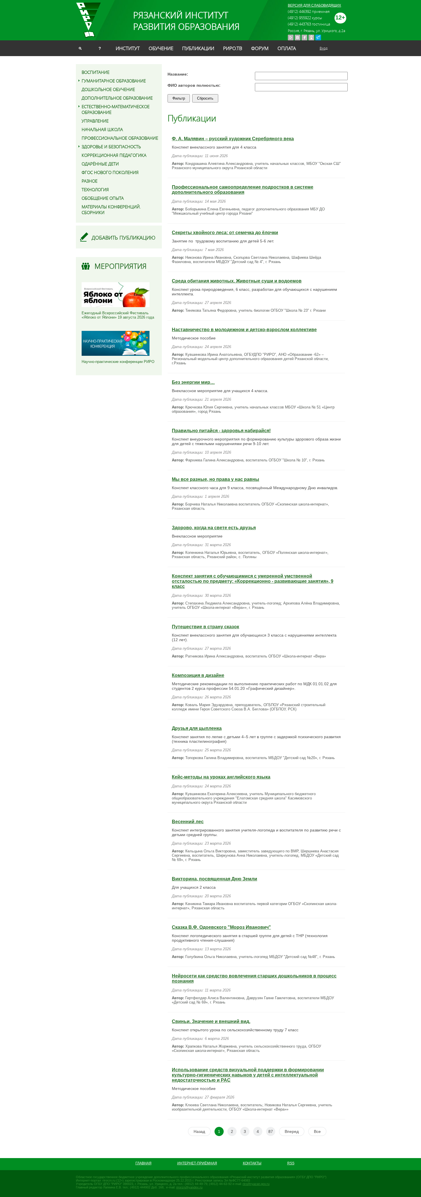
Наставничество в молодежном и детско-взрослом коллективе (244, 329)
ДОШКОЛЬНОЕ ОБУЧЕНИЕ (108, 89)
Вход (324, 48)
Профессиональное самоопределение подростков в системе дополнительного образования (242, 190)
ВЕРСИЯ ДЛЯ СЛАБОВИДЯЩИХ (314, 5)
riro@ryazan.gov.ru (256, 1184)
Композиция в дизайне (198, 675)
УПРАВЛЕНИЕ (95, 121)
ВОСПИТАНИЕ (95, 72)
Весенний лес (188, 821)
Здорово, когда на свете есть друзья (214, 527)
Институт (128, 48)
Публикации (198, 48)
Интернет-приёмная (197, 1163)
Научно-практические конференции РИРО (118, 362)
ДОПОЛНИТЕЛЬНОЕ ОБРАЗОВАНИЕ (117, 98)
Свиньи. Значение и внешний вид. (211, 1021)
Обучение (161, 48)
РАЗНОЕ (89, 181)
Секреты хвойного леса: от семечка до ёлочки (225, 232)
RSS (290, 1163)
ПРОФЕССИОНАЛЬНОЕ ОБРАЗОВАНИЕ (120, 138)
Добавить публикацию (124, 237)
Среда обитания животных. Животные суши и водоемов (237, 280)
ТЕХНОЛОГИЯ (95, 189)
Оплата (287, 48)
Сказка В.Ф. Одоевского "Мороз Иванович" (221, 927)
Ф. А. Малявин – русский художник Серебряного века (233, 138)
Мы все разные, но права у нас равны (215, 479)
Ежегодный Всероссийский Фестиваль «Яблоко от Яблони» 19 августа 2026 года (118, 315)
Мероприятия (121, 266)
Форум (260, 48)
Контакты (252, 1163)
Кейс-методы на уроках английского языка (221, 777)
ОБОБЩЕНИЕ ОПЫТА (103, 198)
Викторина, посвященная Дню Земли (214, 878)
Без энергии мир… (193, 382)
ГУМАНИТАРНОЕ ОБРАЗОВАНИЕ (114, 81)
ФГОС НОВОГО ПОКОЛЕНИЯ (110, 172)
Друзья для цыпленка (197, 728)
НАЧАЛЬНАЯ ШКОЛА (102, 129)
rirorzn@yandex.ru (189, 1187)
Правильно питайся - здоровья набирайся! (221, 430)
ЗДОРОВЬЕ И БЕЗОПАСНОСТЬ (111, 146)
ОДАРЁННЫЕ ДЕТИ (100, 164)
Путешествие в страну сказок (205, 626)
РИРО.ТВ (232, 48)
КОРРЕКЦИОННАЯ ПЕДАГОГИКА (114, 155)
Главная (143, 1163)
